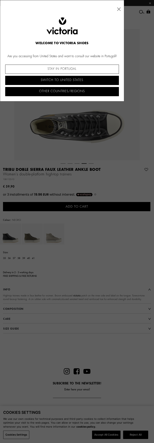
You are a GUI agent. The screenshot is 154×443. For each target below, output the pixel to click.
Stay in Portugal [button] (62, 68)
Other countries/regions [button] (62, 91)
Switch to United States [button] (62, 80)
